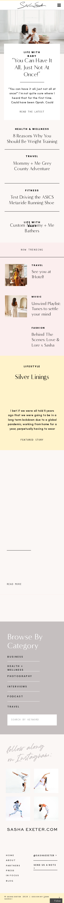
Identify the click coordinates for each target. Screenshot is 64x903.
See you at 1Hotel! (41, 274)
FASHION (38, 328)
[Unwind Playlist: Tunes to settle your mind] (16, 306)
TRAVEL (37, 265)
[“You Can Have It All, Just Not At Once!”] (32, 32)
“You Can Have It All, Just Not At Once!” (32, 67)
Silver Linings (32, 377)
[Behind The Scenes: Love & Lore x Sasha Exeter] (16, 338)
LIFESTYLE (32, 366)
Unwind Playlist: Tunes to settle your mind (46, 309)
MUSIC (37, 297)
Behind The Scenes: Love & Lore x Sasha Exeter (45, 342)
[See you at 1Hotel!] (16, 275)
